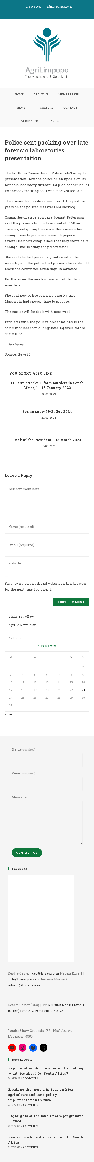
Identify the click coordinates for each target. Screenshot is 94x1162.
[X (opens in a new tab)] (42, 11)
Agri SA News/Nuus (23, 625)
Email (23, 773)
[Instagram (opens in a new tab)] (52, 11)
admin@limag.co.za (24, 985)
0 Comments (30, 1078)
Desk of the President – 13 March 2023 (47, 439)
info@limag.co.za (22, 979)
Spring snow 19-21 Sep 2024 (47, 411)
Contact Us (27, 852)
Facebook (20, 869)
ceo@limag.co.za (45, 973)
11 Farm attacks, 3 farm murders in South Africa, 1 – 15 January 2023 (47, 385)
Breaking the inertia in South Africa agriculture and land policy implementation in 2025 (40, 1094)
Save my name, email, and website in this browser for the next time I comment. (46, 586)
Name (23, 749)
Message (19, 797)
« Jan (8, 714)
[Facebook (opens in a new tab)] (47, 11)
